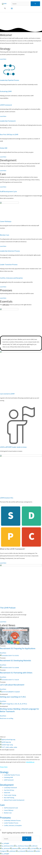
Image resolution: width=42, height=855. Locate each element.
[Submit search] (35, 3)
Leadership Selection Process (10, 251)
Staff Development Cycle (8, 191)
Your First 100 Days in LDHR (9, 134)
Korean (26, 848)
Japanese (15, 848)
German (7, 848)
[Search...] (12, 839)
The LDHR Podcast (8, 607)
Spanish (23, 851)
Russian (14, 851)
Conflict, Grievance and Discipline (11, 278)
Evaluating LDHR (6, 91)
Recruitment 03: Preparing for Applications (17, 648)
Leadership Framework (8, 121)
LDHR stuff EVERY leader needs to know (13, 447)
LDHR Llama (5, 305)
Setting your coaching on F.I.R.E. (13, 697)
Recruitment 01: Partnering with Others (16, 672)
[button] (5, 8)
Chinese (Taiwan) (24, 846)
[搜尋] (26, 838)
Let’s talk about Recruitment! (12, 684)
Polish (34, 848)
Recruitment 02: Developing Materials (15, 660)
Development (7, 784)
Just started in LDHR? (7, 394)
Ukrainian (31, 851)
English (7, 843)
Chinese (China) (9, 846)
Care (2, 805)
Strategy (4, 772)
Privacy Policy (4, 767)
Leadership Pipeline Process (9, 80)
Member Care (4, 235)
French (35, 846)
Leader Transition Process (8, 264)
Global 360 (3, 148)
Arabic (38, 851)
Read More (3, 653)
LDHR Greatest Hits (6, 498)
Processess (5, 817)
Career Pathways (5, 221)
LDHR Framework (6, 105)
